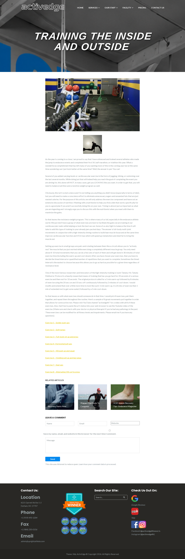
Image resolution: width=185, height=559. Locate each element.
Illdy (74, 554)
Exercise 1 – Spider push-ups (57, 322)
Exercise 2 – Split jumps (55, 329)
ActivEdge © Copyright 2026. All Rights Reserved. (98, 554)
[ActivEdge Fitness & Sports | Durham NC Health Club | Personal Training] (43, 7)
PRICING (142, 7)
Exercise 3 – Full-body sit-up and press (61, 337)
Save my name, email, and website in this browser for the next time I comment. (79, 434)
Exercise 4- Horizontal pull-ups (58, 344)
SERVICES (93, 7)
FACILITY (127, 7)
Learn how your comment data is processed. (97, 464)
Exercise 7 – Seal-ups (54, 365)
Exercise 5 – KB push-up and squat (60, 351)
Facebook (135, 531)
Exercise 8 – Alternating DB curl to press (62, 372)
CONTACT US (157, 7)
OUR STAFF (110, 7)
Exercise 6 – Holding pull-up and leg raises (63, 358)
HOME (80, 7)
